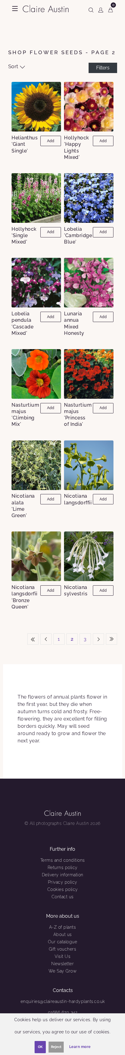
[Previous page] (46, 639)
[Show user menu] (100, 8)
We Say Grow (63, 971)
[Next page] (98, 639)
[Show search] (91, 8)
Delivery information (62, 874)
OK (40, 1047)
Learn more (80, 1047)
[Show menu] (15, 8)
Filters (103, 68)
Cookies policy (62, 889)
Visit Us (62, 956)
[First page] (33, 639)
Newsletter (62, 963)
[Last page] (111, 639)
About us (62, 934)
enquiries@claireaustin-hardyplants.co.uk (63, 1001)
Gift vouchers (62, 949)
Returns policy (63, 867)
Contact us (63, 896)
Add (50, 141)
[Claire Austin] (46, 8)
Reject (56, 1047)
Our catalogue (62, 941)
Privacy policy (62, 882)
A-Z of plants (62, 927)
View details (36, 106)
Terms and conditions (62, 860)
